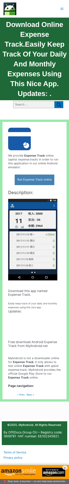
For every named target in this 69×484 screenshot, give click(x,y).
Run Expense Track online (34, 179)
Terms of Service (15, 452)
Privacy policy (13, 457)
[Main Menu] (62, 8)
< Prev (21, 394)
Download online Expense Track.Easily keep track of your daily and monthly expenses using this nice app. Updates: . (34, 59)
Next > (30, 394)
